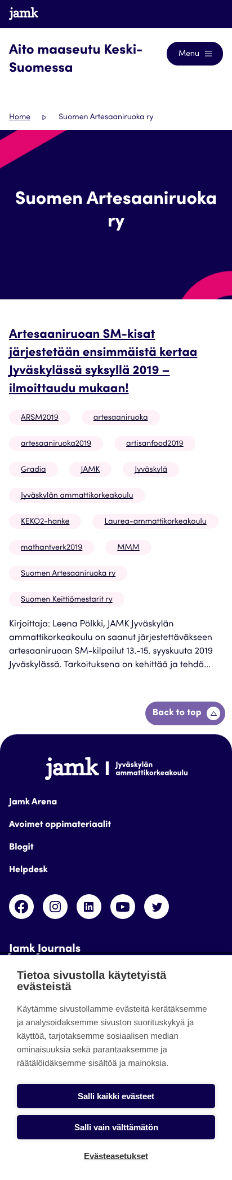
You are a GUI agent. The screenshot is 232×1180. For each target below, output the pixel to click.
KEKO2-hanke (45, 522)
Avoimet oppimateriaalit (60, 825)
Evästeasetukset (116, 1156)
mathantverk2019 (51, 548)
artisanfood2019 (155, 444)
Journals (196, 14)
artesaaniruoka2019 (56, 444)
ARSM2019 (40, 418)
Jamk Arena (33, 802)
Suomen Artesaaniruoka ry (68, 574)
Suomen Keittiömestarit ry (67, 600)
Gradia (33, 470)
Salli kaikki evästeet (116, 1096)
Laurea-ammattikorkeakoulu (155, 522)
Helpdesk (28, 870)
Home (19, 117)
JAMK (90, 470)
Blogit (21, 847)
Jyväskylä (151, 470)
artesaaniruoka (120, 418)
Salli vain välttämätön (116, 1127)
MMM (128, 548)
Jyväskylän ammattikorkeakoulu (77, 496)
